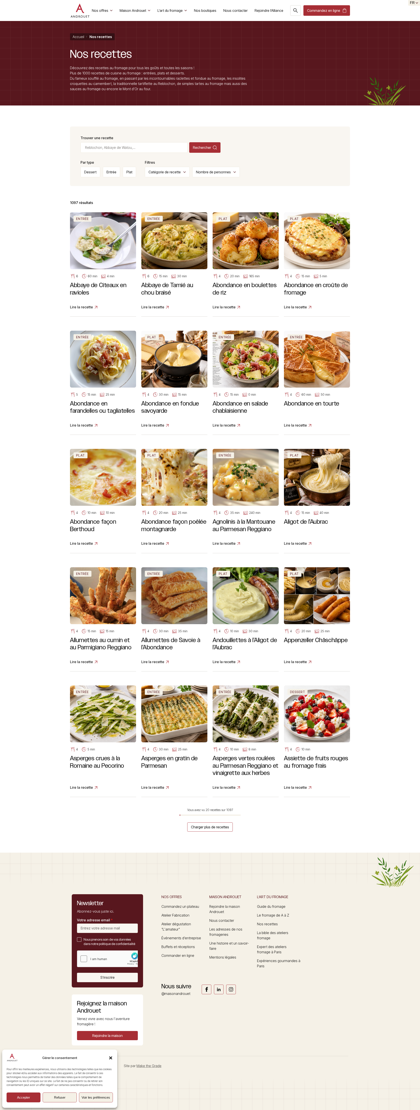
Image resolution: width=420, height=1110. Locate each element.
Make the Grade (148, 1066)
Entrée (111, 172)
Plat (129, 172)
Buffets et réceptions (178, 947)
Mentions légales (222, 957)
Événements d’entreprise (181, 938)
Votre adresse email (95, 920)
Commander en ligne (177, 955)
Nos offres (100, 10)
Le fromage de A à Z (273, 915)
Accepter (23, 1097)
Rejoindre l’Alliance (269, 10)
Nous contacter (235, 10)
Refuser (59, 1097)
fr (412, 3)
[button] (110, 1058)
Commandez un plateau (180, 906)
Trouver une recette (96, 138)
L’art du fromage (170, 10)
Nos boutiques (205, 10)
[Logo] (80, 10)
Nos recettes (267, 924)
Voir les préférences (96, 1097)
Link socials (206, 989)
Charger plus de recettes (210, 827)
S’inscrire (107, 977)
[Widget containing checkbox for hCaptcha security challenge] (110, 958)
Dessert (90, 172)
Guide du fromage (271, 906)
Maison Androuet (133, 10)
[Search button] (295, 10)
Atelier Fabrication (175, 915)
